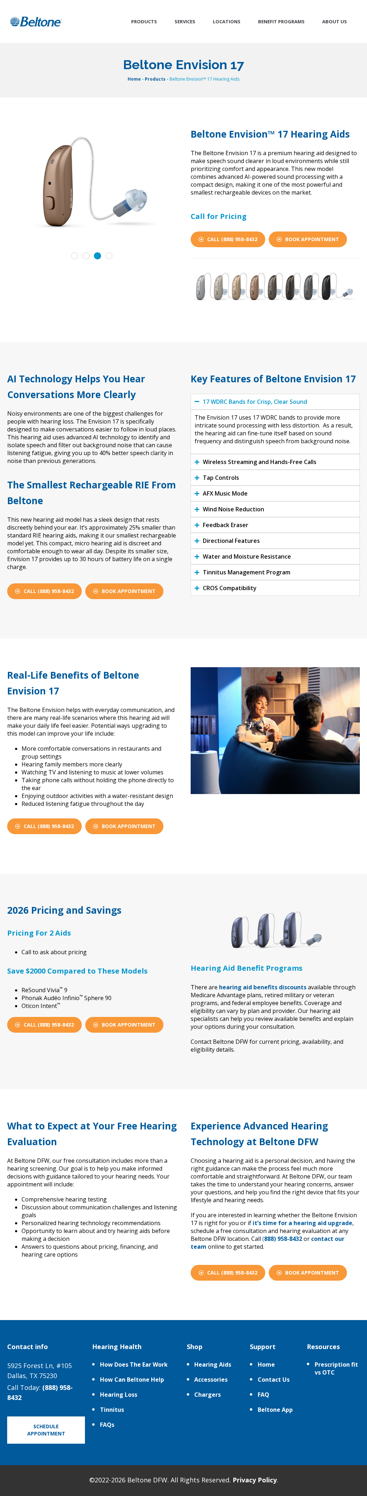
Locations (226, 21)
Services (185, 21)
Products (144, 21)
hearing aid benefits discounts (262, 987)
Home (134, 79)
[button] (74, 255)
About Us (334, 21)
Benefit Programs (281, 21)
